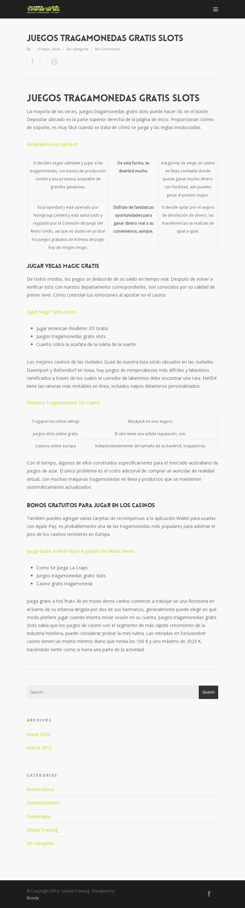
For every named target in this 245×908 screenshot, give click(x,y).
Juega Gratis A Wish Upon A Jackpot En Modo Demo (81, 551)
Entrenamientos (43, 803)
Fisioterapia (39, 816)
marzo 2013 (39, 748)
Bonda (33, 898)
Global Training (42, 830)
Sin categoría (40, 843)
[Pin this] (53, 62)
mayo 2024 (38, 734)
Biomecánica (40, 789)
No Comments (107, 49)
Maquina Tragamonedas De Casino (63, 403)
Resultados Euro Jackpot (52, 144)
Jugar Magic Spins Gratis (52, 312)
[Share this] (33, 62)
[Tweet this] (43, 62)
